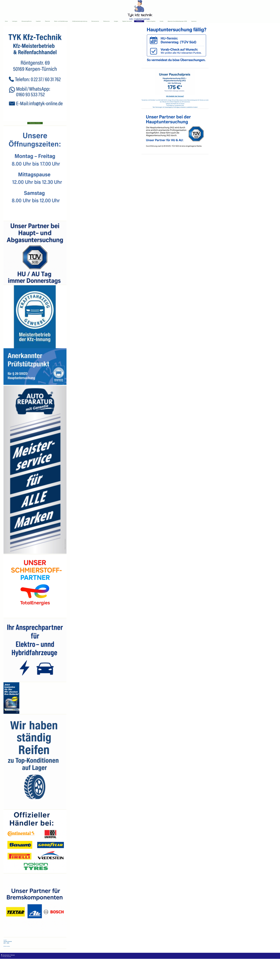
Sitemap (12, 955)
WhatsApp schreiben (35, 123)
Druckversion (6, 955)
